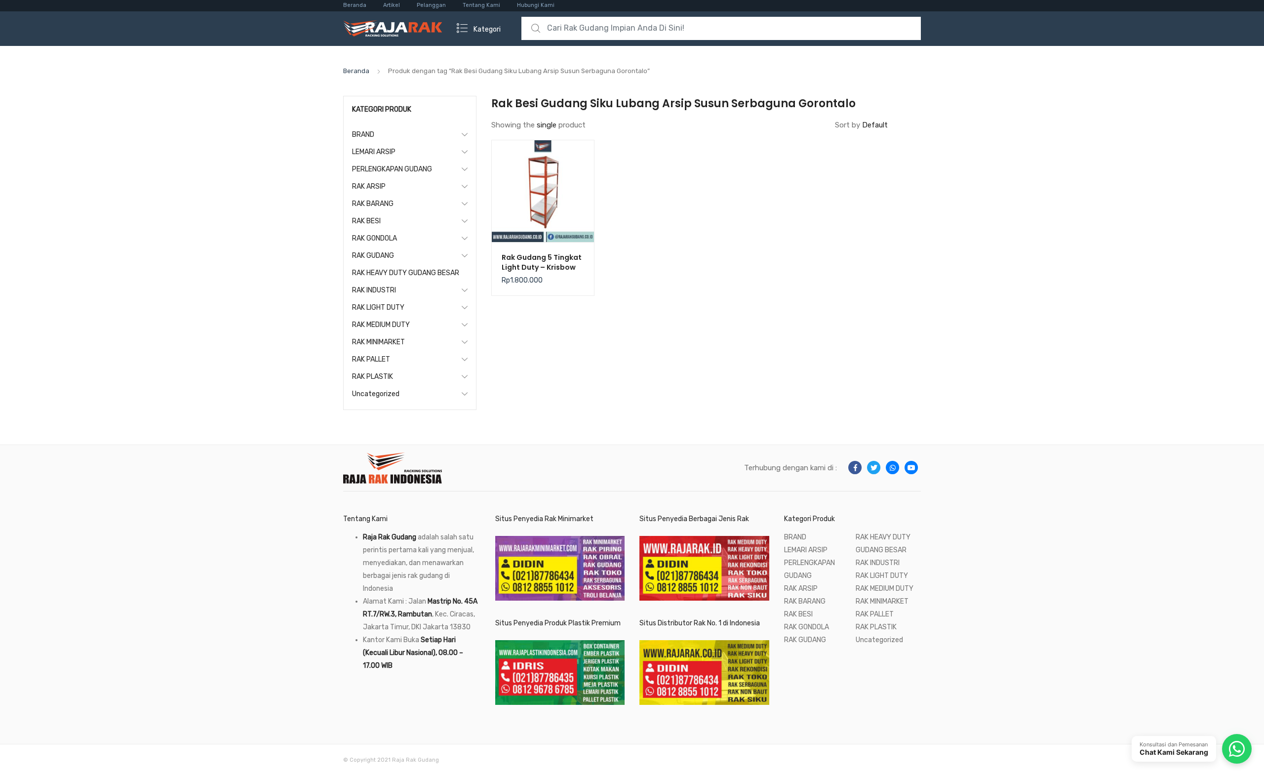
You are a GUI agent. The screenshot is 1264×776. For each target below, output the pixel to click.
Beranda (354, 5)
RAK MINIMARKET (378, 342)
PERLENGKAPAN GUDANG (392, 169)
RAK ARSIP (369, 186)
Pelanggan (431, 5)
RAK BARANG (373, 204)
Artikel (391, 5)
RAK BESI (366, 221)
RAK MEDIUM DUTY (381, 325)
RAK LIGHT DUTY (378, 307)
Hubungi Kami (535, 5)
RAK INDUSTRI (374, 290)
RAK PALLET (371, 359)
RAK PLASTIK (372, 376)
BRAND (363, 134)
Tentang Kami (481, 5)
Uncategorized (375, 394)
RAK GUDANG (373, 255)
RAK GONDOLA (374, 238)
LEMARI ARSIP (373, 152)
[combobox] (721, 28)
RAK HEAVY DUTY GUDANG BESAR (405, 273)
